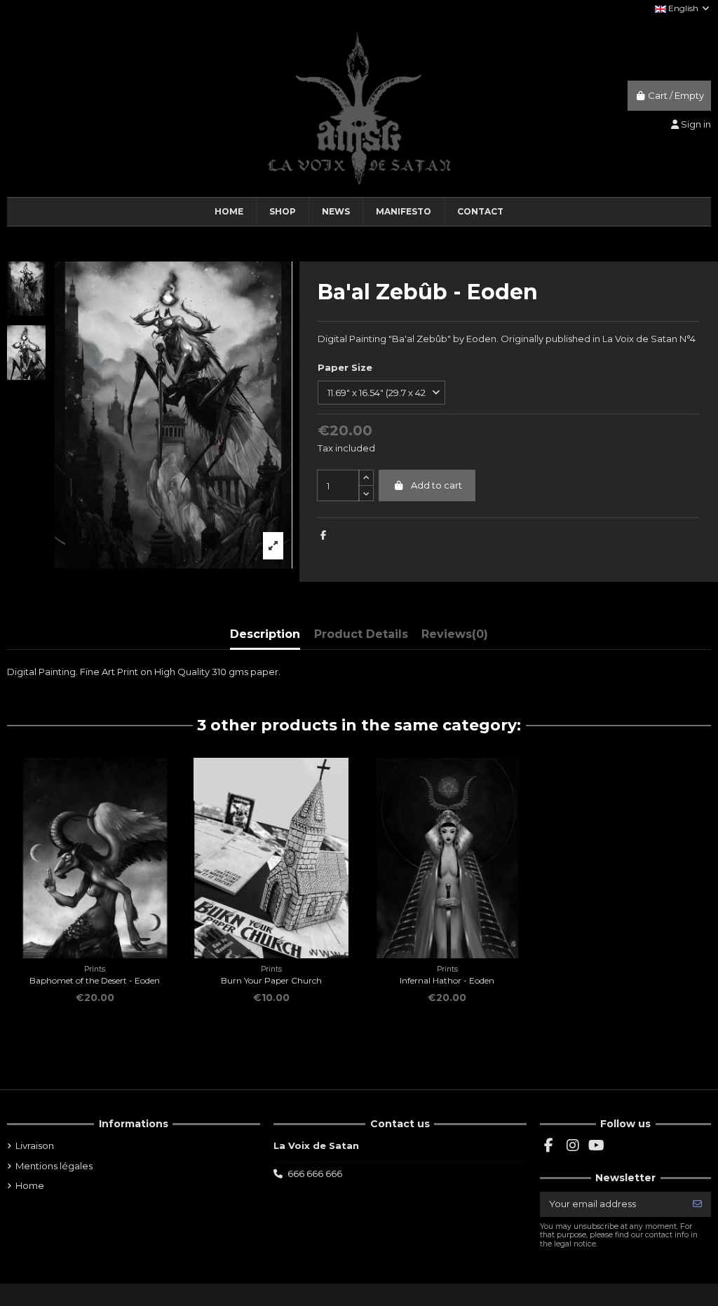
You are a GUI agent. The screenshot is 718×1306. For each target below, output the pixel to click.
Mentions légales (54, 1165)
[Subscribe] (697, 1204)
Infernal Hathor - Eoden (447, 980)
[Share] (323, 534)
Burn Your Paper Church (271, 980)
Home (29, 1185)
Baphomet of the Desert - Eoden (94, 980)
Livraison (34, 1145)
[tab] (454, 637)
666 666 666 (314, 1173)
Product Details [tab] (361, 634)
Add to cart (436, 485)
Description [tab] (265, 634)
